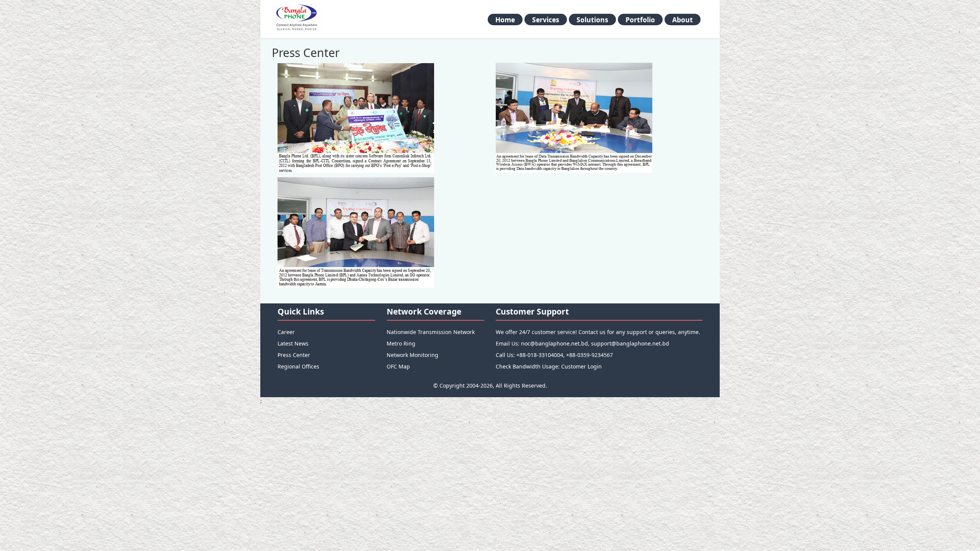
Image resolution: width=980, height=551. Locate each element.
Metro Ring (401, 343)
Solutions (592, 19)
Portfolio (640, 19)
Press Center (294, 355)
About (682, 19)
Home (505, 19)
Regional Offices (298, 366)
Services (545, 19)
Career (286, 332)
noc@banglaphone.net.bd (554, 343)
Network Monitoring (412, 355)
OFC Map (398, 366)
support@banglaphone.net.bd (630, 343)
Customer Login (581, 366)
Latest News (293, 343)
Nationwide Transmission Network (431, 332)
